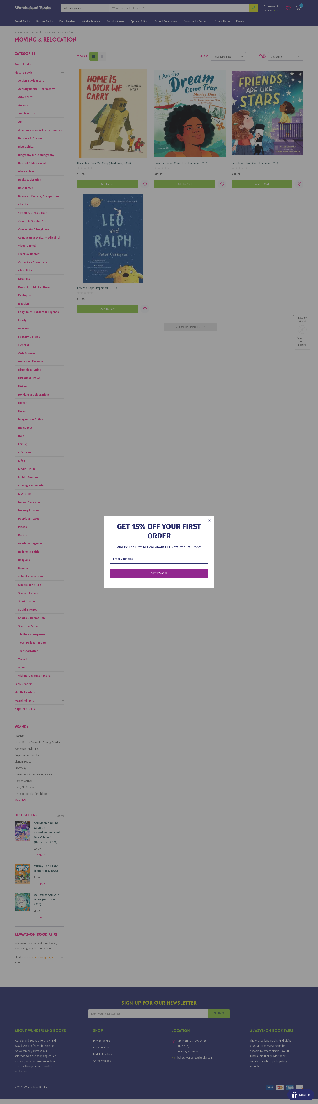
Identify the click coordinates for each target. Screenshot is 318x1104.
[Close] (209, 520)
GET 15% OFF (159, 573)
